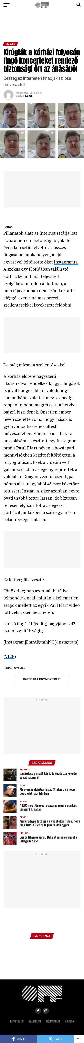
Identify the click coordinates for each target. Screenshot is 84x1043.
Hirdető (69, 1021)
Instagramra (66, 262)
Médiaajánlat (53, 1021)
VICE (9, 656)
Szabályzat (35, 1021)
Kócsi (28, 95)
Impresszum (17, 1021)
